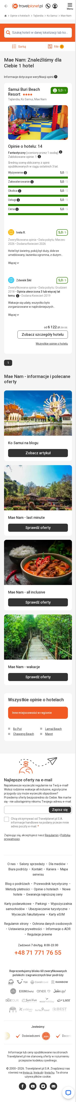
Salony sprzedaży (32, 864)
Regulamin (52, 835)
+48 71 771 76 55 (38, 952)
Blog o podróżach (18, 884)
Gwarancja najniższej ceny (44, 894)
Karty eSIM (57, 914)
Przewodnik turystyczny (51, 884)
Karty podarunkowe (18, 904)
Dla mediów (57, 864)
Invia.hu (50, 1072)
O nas (11, 864)
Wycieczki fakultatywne (29, 914)
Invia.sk (38, 1072)
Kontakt (37, 869)
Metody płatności (18, 889)
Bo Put (17, 728)
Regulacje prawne (39, 934)
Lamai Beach (53, 728)
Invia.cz (27, 1072)
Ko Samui (52, 15)
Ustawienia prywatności (26, 929)
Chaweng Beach (23, 734)
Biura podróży (18, 869)
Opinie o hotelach (20, 15)
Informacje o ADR (58, 929)
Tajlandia (38, 15)
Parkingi (41, 904)
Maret (49, 734)
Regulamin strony (16, 924)
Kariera (51, 869)
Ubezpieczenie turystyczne (48, 909)
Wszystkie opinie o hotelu (52, 343)
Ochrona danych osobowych (52, 924)
